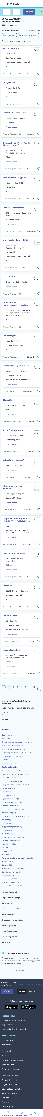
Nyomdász (7, 854)
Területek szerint (9, 1080)
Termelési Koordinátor (13, 208)
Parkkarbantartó (11, 616)
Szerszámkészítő (11, 48)
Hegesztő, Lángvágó (12, 802)
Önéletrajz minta (9, 1107)
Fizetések (6, 1102)
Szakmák (6, 1098)
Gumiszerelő (8, 795)
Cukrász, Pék (9, 763)
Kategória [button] (6, 729)
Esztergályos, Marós (11, 771)
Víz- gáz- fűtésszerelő (12, 886)
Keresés (29, 12)
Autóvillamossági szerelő (14, 749)
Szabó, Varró (8, 861)
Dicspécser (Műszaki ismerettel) (12, 487)
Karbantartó (9, 813)
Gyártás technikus (10, 799)
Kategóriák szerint (10, 1093)
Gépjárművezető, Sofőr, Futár (16, 785)
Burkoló (6, 760)
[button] (9, 35)
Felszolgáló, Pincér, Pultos (15, 774)
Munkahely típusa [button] (9, 937)
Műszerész (8, 851)
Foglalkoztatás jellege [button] (11, 898)
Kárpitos (6, 820)
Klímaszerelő (9, 830)
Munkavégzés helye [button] (10, 892)
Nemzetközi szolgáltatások (14, 1029)
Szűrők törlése (35, 31)
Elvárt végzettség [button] (9, 926)
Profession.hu (14, 4)
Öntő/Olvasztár (10, 83)
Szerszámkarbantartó (13, 430)
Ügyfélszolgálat (9, 1040)
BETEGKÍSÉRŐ (9, 277)
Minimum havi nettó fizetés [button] (13, 909)
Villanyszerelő (10, 879)
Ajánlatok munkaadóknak (13, 1020)
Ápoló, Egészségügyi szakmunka (17, 742)
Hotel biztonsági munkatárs (16, 366)
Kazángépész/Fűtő (12, 650)
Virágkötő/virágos (10, 882)
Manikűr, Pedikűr (10, 844)
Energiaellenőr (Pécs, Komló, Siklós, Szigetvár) (16, 144)
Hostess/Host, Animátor (13, 809)
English (32, 991)
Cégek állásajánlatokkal (12, 1089)
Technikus (7, 586)
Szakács (7, 865)
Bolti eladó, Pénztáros (13, 756)
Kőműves (7, 834)
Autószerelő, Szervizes (13, 746)
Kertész (6, 823)
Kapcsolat (6, 1045)
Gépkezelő (8, 788)
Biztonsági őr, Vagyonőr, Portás (16, 753)
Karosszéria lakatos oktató (15, 240)
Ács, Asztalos (9, 739)
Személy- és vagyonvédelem (15, 868)
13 (34, 687)
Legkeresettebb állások (12, 1084)
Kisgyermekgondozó (12, 827)
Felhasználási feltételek (12, 1060)
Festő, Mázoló (9, 778)
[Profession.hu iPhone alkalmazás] (12, 1007)
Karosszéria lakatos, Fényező (15, 816)
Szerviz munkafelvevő (12, 872)
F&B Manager (9, 336)
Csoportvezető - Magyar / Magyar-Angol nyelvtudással (16, 519)
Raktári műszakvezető (13, 460)
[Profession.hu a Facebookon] (27, 984)
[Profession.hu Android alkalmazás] (28, 1007)
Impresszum (7, 1025)
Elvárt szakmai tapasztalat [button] (13, 920)
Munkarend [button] (7, 903)
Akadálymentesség (10, 1069)
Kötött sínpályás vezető (13, 837)
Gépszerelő (8, 792)
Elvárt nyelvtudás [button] (9, 914)
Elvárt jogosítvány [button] (9, 931)
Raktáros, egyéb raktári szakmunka (18, 858)
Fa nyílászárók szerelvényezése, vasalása (15, 304)
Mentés (6, 713)
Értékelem (21, 970)
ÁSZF (4, 1056)
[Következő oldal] (39, 689)
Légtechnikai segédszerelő (15, 113)
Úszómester (8, 875)
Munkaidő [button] (6, 942)
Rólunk (7, 991)
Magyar (22, 991)
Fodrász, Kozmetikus (12, 781)
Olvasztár (7, 400)
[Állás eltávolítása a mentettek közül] (38, 73)
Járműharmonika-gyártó (14, 178)
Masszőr (6, 847)
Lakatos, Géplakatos (11, 841)
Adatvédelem (8, 1065)
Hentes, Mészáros (10, 806)
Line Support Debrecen (14, 553)
